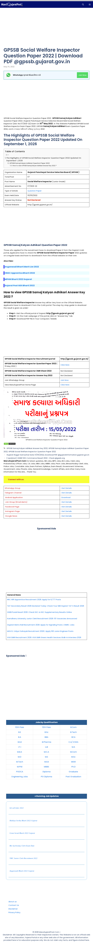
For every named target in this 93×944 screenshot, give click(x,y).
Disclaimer (13, 909)
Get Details (67, 488)
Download (66, 497)
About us (12, 901)
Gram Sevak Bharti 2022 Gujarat (22, 833)
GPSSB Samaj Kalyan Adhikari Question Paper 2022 (30, 163)
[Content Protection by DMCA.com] (10, 444)
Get (63, 506)
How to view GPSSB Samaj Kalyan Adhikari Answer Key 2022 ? (35, 166)
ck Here (66, 365)
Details (69, 506)
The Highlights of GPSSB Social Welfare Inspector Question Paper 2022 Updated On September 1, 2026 (43, 159)
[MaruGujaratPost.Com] (11, 4)
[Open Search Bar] (83, 4)
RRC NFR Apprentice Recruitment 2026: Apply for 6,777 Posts (34, 599)
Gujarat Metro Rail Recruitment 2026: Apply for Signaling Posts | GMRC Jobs (40, 625)
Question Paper (34, 190)
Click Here (65, 384)
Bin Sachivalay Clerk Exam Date (22, 846)
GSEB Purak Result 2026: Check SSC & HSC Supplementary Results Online (39, 612)
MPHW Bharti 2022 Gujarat (18, 279)
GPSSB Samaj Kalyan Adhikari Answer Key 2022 (27, 448)
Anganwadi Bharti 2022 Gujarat (22, 871)
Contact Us (13, 905)
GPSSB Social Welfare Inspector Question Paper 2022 (32, 451)
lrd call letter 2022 (17, 808)
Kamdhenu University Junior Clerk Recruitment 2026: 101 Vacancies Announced (42, 618)
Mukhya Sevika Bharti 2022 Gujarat (23, 821)
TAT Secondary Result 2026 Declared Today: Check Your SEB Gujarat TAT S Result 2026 (45, 606)
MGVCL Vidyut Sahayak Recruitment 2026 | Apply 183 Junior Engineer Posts (40, 631)
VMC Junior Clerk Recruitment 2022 (23, 858)
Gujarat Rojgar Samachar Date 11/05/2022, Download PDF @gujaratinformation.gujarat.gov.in (48, 455)
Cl (61, 365)
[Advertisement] (46, 29)
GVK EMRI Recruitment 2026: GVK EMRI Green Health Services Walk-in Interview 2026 (44, 637)
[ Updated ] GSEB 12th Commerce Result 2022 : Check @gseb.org (36, 458)
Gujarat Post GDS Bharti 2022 (20, 285)
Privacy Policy (14, 912)
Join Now (82, 75)
